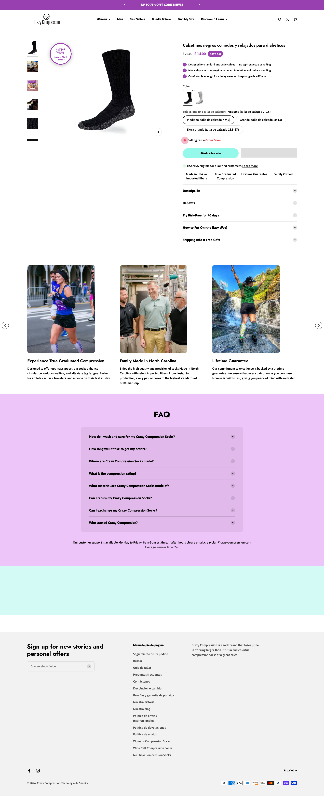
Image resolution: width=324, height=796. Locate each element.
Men (120, 19)
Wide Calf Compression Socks (152, 748)
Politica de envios (145, 734)
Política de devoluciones (149, 727)
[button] (269, 153)
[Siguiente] (199, 4)
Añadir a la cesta (210, 153)
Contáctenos (141, 681)
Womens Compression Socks (151, 741)
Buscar (137, 661)
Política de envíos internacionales (145, 718)
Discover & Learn (212, 19)
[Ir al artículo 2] (32, 67)
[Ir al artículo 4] (32, 123)
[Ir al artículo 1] (32, 48)
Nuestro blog (141, 709)
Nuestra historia (144, 702)
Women (102, 19)
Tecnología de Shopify (74, 783)
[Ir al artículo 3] (32, 104)
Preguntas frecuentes (147, 674)
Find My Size (186, 19)
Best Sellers (137, 19)
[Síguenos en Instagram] (38, 770)
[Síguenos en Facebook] (29, 770)
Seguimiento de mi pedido (150, 654)
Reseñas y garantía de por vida (153, 695)
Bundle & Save (161, 19)
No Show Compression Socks (152, 755)
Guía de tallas (142, 667)
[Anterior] (124, 4)
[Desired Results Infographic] (32, 86)
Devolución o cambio (147, 688)
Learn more (250, 166)
